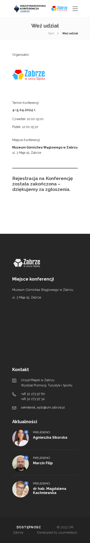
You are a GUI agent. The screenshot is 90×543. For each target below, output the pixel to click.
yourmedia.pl (67, 532)
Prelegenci (41, 432)
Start (51, 33)
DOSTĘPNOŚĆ (29, 527)
